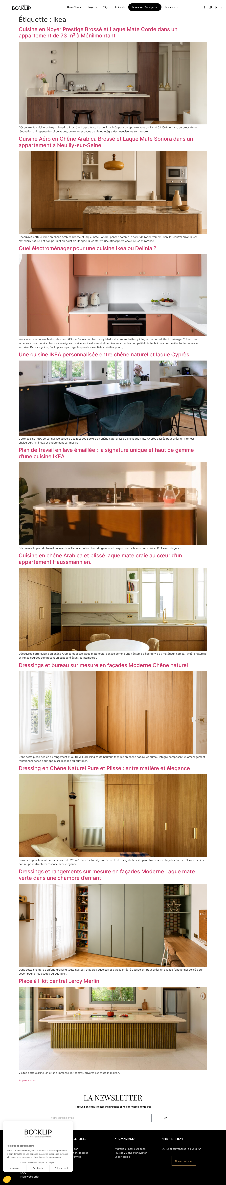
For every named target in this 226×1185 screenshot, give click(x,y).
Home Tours (74, 7)
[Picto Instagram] (210, 7)
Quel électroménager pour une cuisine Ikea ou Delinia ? (87, 248)
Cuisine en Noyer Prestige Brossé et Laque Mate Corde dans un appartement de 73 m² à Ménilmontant (98, 32)
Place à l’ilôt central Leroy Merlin (59, 981)
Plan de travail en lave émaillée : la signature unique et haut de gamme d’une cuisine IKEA (106, 453)
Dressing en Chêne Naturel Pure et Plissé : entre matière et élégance (104, 768)
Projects (92, 7)
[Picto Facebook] (204, 7)
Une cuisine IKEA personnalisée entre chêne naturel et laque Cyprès (104, 354)
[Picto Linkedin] (222, 7)
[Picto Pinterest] (216, 7)
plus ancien (27, 1080)
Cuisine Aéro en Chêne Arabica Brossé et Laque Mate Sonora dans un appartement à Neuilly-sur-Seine (106, 142)
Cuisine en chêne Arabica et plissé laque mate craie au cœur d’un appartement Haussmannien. (100, 558)
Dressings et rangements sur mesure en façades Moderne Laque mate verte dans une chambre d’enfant (107, 874)
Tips (106, 7)
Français (170, 7)
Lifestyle (120, 7)
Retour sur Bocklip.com (145, 7)
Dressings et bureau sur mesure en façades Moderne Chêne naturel (103, 665)
